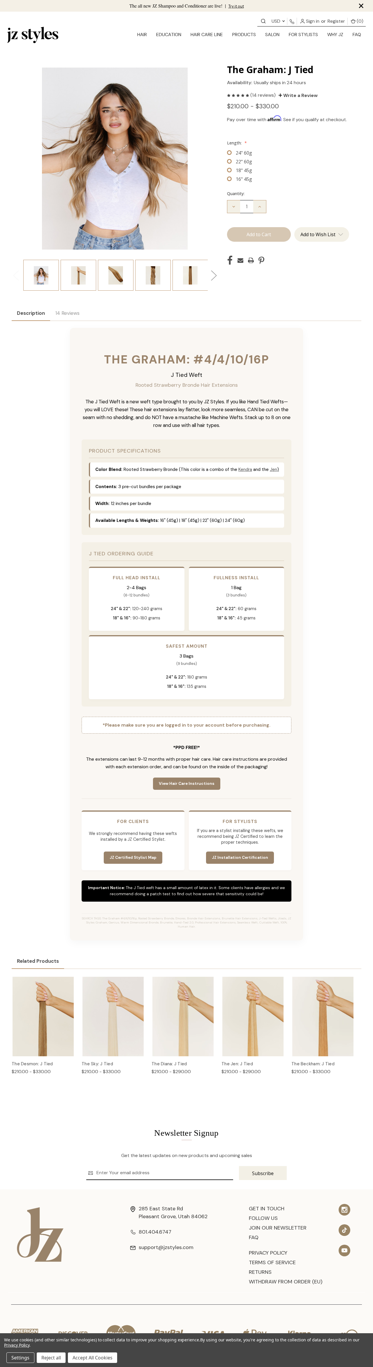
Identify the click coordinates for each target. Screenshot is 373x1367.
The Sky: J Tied (97, 1064)
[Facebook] (230, 260)
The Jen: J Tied (237, 1064)
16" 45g (244, 179)
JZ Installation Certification (240, 857)
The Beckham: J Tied (313, 1064)
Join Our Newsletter (278, 1227)
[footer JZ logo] (40, 1234)
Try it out (236, 6)
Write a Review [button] (300, 95)
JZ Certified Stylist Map (133, 857)
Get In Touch (266, 1208)
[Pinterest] (261, 260)
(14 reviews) (263, 95)
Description (31, 313)
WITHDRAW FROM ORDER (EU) (285, 1281)
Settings (20, 1357)
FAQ (357, 34)
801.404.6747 (155, 1231)
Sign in (312, 21)
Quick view (43, 1010)
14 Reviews (67, 313)
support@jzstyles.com (166, 1247)
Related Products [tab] (38, 961)
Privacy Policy (268, 1252)
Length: (237, 143)
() (359, 21)
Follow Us (263, 1218)
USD (276, 21)
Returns (260, 1272)
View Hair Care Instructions (186, 783)
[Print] (251, 260)
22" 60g (244, 161)
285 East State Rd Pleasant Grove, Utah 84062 (173, 1212)
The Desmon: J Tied (32, 1064)
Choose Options (43, 1022)
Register (336, 21)
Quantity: (235, 193)
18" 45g (244, 170)
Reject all (51, 1357)
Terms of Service (272, 1262)
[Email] (240, 260)
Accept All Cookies (92, 1357)
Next (213, 275)
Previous (16, 275)
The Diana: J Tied (169, 1064)
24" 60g (244, 153)
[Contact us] (263, 21)
